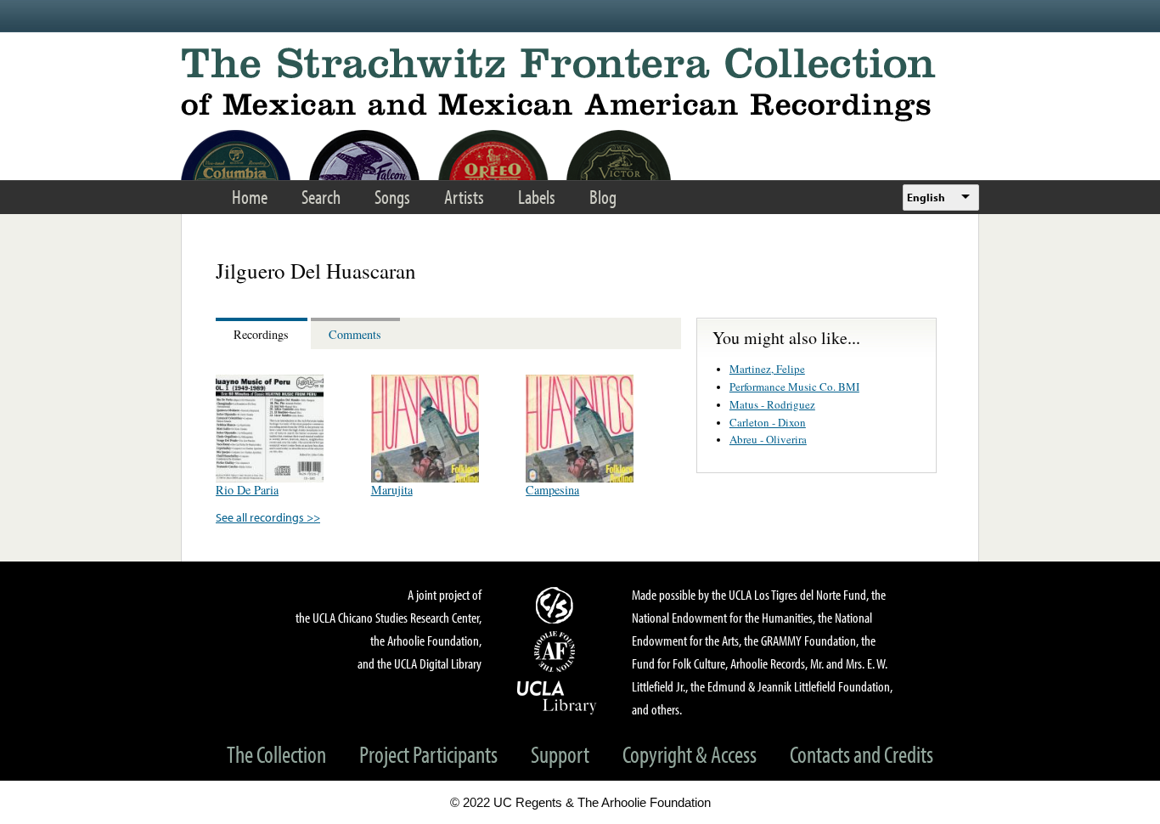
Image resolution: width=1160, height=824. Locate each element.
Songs (392, 196)
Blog (603, 196)
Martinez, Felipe (767, 368)
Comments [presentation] (355, 334)
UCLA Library (557, 696)
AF (557, 651)
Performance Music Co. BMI (794, 386)
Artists (464, 196)
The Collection (276, 754)
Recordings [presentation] (261, 334)
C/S (557, 605)
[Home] (580, 84)
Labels (536, 196)
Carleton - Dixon (767, 422)
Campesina (552, 490)
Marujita (392, 490)
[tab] (263, 333)
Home (249, 196)
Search (321, 196)
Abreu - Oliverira (768, 439)
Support (560, 754)
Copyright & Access (689, 754)
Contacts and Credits (861, 754)
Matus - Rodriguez (772, 404)
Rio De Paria (247, 490)
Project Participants (428, 754)
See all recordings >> (268, 517)
